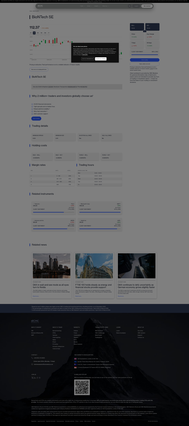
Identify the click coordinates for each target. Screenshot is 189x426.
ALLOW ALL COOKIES (101, 58)
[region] (95, 53)
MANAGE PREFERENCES (87, 58)
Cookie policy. (85, 54)
